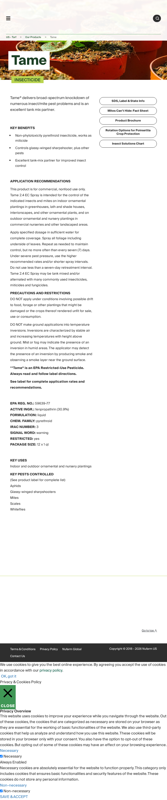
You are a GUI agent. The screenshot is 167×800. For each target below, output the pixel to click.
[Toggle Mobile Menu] (8, 18)
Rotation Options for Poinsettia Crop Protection (128, 132)
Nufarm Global (71, 649)
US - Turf (11, 37)
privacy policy (51, 670)
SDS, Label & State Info (128, 101)
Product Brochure (128, 120)
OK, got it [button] (8, 676)
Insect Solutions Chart (128, 143)
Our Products (33, 37)
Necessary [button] (9, 751)
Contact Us (17, 656)
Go (157, 18)
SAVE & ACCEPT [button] (14, 797)
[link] (81, 17)
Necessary (12, 756)
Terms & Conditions (22, 649)
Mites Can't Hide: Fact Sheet (128, 110)
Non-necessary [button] (13, 785)
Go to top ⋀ (149, 630)
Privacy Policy (49, 649)
